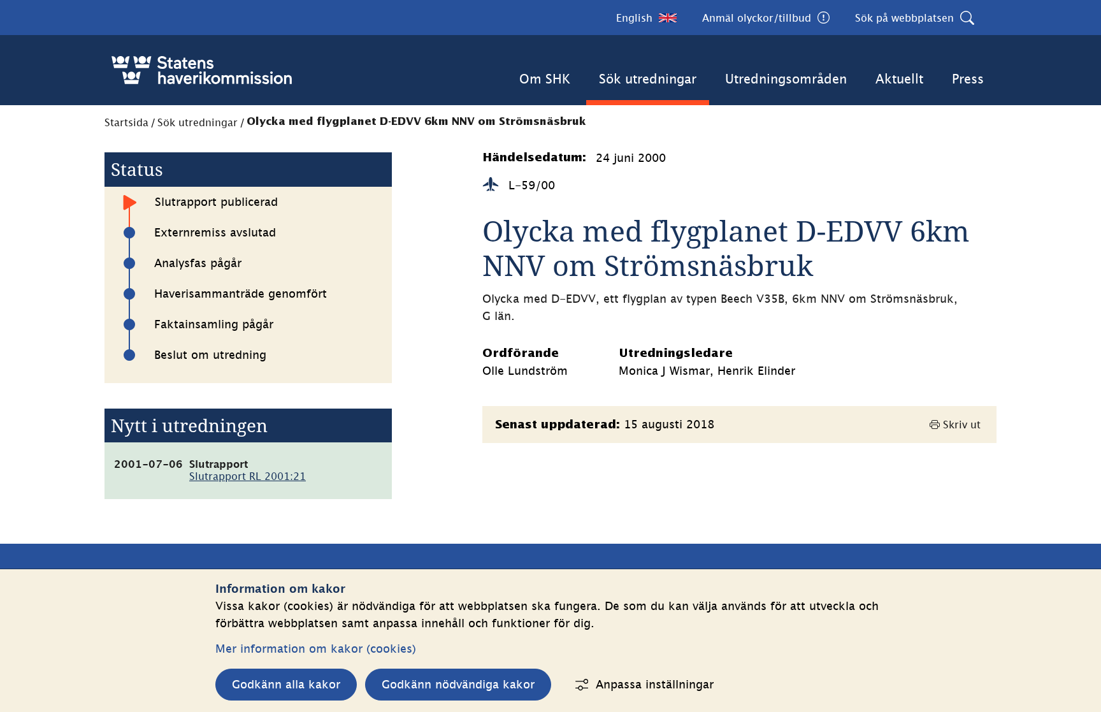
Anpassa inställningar (655, 684)
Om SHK (544, 78)
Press (968, 78)
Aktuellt (899, 78)
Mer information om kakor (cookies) (315, 648)
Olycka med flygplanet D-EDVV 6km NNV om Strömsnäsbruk (416, 122)
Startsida (126, 122)
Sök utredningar (647, 78)
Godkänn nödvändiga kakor (458, 684)
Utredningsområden (786, 78)
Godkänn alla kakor (286, 684)
